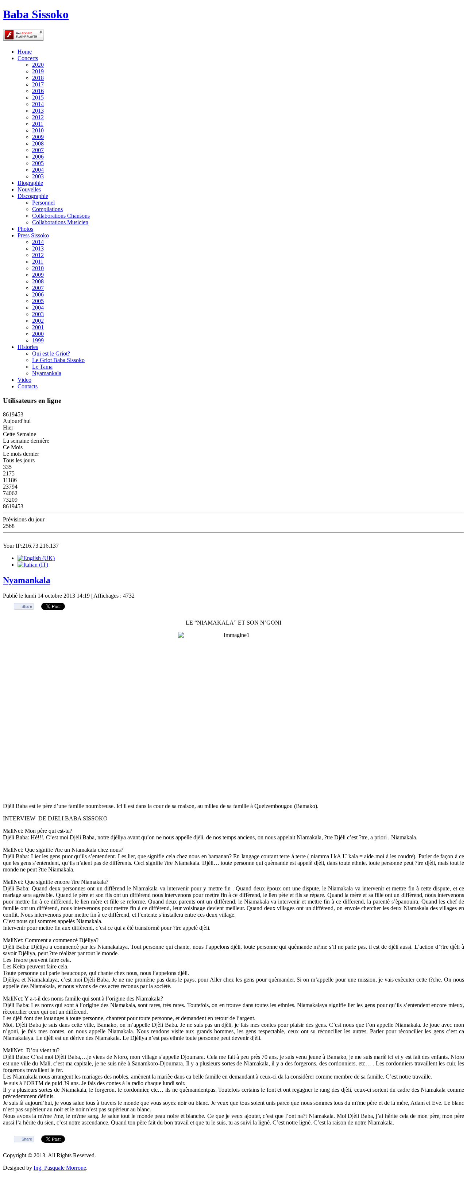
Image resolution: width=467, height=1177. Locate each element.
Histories (28, 347)
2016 (38, 91)
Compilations (47, 209)
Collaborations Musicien (60, 222)
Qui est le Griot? (51, 353)
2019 (38, 71)
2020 (38, 65)
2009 (38, 137)
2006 (38, 157)
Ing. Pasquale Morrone (60, 1168)
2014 (38, 104)
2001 (38, 327)
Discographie (33, 196)
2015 (38, 97)
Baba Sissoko (36, 14)
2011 (37, 124)
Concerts (28, 58)
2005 (38, 163)
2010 (38, 130)
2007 (38, 150)
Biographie (30, 183)
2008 (38, 143)
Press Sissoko (33, 235)
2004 (38, 170)
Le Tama (42, 367)
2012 (38, 117)
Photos (25, 229)
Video (24, 380)
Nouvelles (29, 189)
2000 (38, 334)
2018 (38, 78)
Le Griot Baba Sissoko (58, 360)
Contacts (28, 386)
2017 (38, 84)
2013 (38, 111)
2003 (38, 176)
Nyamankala (46, 373)
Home (25, 51)
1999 (38, 340)
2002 (38, 321)
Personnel (43, 202)
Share (27, 606)
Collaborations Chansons (61, 216)
